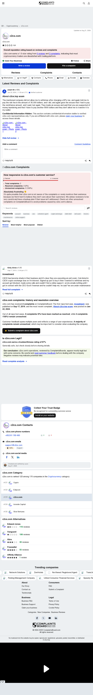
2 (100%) (18, 188)
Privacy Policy (54, 604)
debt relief (68, 214)
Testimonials (26, 593)
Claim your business (29, 608)
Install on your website (44, 415)
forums (86, 214)
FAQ (50, 586)
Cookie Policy (54, 608)
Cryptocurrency (54, 477)
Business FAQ (27, 601)
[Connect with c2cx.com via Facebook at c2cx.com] (6, 457)
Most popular (29, 225)
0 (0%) (17, 186)
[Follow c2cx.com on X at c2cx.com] (12, 457)
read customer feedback (45, 353)
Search (84, 3)
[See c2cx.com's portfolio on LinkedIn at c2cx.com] (18, 457)
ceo (33, 214)
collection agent (43, 214)
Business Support (28, 604)
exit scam (77, 214)
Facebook (37, 618)
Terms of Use (54, 601)
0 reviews (41, 54)
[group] (7, 78)
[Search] (43, 208)
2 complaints (54, 54)
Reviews (15, 73)
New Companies (44, 612)
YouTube (50, 618)
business (26, 214)
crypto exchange (56, 214)
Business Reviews (58, 612)
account (17, 214)
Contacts (77, 73)
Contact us (26, 589)
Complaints (46, 73)
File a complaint (68, 66)
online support (20, 217)
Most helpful (16, 225)
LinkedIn (56, 618)
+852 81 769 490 (12, 435)
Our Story (25, 586)
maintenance (8, 217)
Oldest (40, 225)
